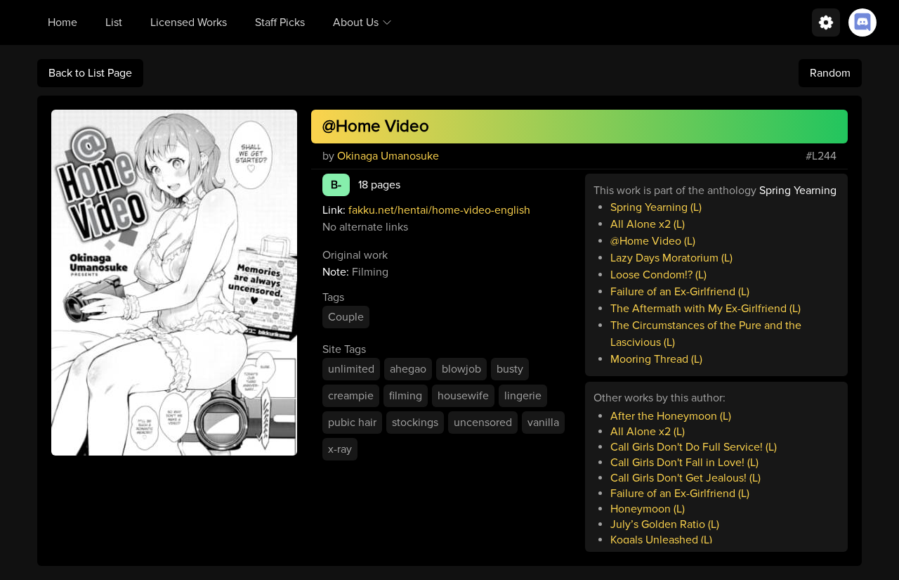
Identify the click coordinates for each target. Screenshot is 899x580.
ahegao (408, 369)
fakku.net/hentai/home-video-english (439, 210)
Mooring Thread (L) (656, 359)
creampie (351, 396)
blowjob (461, 369)
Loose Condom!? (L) (658, 275)
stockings (415, 422)
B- (336, 185)
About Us (356, 22)
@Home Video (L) (652, 241)
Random (830, 73)
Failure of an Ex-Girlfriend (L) (679, 292)
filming (405, 396)
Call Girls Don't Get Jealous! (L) (685, 478)
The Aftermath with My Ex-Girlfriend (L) (705, 309)
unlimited (351, 369)
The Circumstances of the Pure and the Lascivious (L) (705, 333)
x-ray (340, 449)
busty (510, 369)
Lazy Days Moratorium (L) (671, 258)
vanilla (543, 422)
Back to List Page (90, 73)
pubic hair (352, 422)
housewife (463, 396)
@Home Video (375, 126)
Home (62, 22)
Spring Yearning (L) (656, 207)
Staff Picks (280, 22)
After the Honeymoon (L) (670, 416)
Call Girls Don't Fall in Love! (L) (684, 463)
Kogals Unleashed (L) (661, 540)
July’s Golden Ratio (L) (664, 524)
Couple (346, 317)
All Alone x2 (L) (647, 224)
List (113, 22)
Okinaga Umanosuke (388, 156)
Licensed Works (188, 22)
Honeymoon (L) (647, 509)
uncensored (483, 422)
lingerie (523, 396)
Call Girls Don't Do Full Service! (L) (693, 447)
